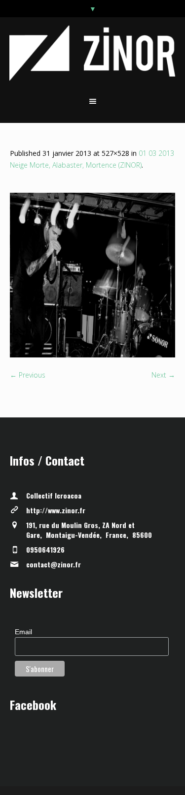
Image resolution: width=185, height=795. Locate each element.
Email (23, 632)
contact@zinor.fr (53, 564)
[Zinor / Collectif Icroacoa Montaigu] (92, 53)
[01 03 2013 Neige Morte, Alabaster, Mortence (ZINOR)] (92, 275)
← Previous (27, 375)
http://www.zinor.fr (55, 510)
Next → (163, 375)
